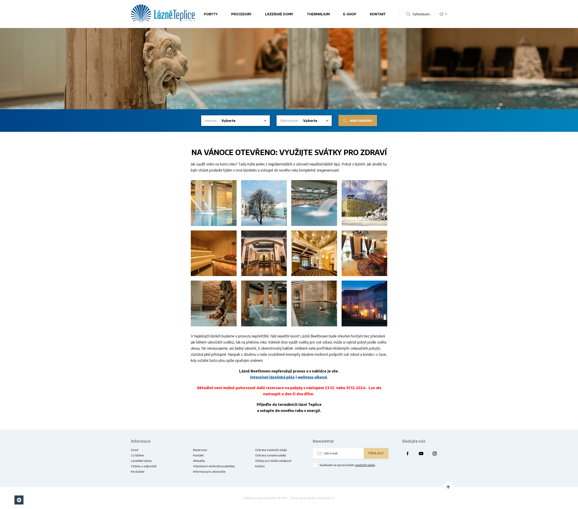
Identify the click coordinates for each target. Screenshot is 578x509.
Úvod (134, 450)
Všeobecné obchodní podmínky (214, 466)
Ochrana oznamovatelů (270, 455)
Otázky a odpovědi (143, 466)
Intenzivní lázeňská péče (272, 377)
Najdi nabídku (361, 120)
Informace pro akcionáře (209, 471)
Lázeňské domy (279, 14)
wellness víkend (312, 377)
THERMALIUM (318, 14)
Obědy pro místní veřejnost (273, 461)
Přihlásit (376, 453)
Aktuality (199, 461)
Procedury (241, 14)
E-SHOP (349, 14)
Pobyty (211, 14)
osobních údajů (365, 465)
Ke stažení (137, 471)
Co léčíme (137, 455)
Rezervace (200, 450)
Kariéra (260, 466)
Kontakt (378, 14)
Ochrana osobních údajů (271, 450)
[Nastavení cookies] (18, 499)
